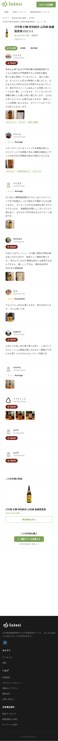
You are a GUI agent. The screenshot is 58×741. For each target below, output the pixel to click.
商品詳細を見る (29, 519)
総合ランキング (9, 713)
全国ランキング (19, 12)
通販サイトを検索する (30, 539)
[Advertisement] (29, 577)
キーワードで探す (10, 724)
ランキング (7, 657)
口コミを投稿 (46, 4)
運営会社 (6, 693)
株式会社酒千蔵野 (19, 18)
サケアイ (6, 18)
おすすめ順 (11, 48)
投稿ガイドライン (10, 688)
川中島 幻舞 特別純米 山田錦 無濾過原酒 (18, 22)
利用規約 (6, 677)
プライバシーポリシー (12, 683)
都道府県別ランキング (40, 12)
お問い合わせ (8, 699)
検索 (6, 12)
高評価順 (34, 48)
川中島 (31, 18)
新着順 (23, 48)
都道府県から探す (10, 719)
